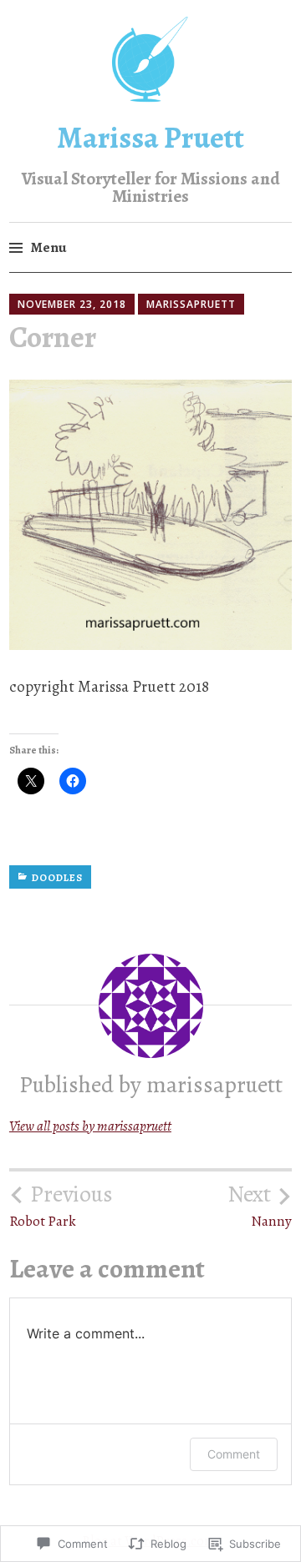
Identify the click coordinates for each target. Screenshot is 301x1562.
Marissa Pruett (150, 137)
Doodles (57, 877)
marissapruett (191, 304)
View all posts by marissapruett (90, 1126)
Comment (233, 1454)
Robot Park (61, 1206)
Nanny (259, 1206)
